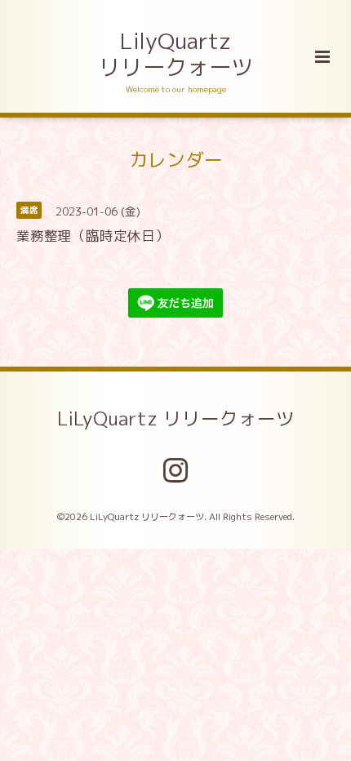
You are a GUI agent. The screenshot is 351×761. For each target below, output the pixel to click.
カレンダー (176, 158)
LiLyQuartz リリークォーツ (176, 418)
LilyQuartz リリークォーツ (176, 53)
